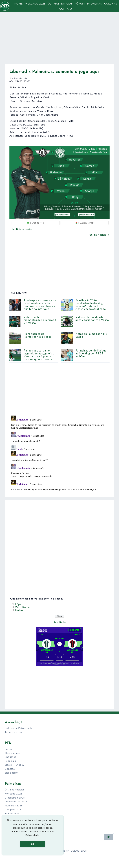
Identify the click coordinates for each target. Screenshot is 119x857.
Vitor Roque (22, 607)
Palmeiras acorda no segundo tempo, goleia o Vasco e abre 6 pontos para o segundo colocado (39, 355)
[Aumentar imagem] (105, 149)
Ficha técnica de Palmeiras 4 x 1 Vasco (37, 335)
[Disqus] (59, 453)
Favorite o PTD (86, 223)
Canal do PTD (37, 223)
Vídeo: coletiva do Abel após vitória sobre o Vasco (92, 318)
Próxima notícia (97, 234)
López (18, 604)
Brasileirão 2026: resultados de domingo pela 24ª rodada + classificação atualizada (90, 305)
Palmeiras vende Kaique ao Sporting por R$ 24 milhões (90, 353)
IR (108, 837)
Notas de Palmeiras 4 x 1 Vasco (91, 335)
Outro (18, 610)
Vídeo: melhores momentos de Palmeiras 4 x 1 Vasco (40, 319)
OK (32, 844)
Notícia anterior (22, 229)
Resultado (59, 622)
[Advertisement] (59, 36)
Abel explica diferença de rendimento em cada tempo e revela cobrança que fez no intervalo (40, 305)
